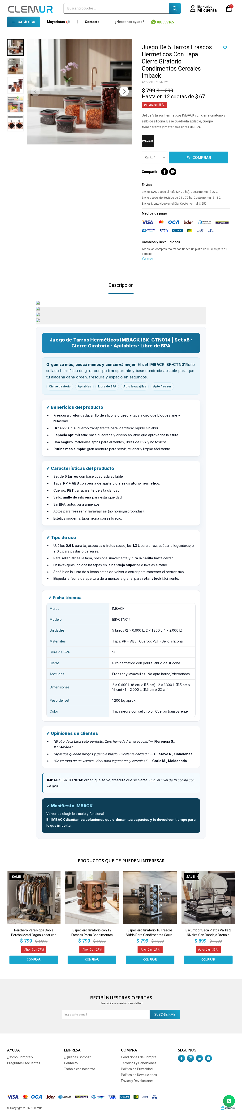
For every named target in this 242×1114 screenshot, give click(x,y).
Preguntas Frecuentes (23, 1063)
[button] (175, 8)
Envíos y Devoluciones (137, 1081)
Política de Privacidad (137, 1069)
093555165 (165, 22)
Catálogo (26, 22)
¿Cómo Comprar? (20, 1057)
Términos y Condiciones (138, 1063)
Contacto (92, 22)
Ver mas (147, 258)
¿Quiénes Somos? (77, 1057)
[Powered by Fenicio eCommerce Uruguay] (228, 1108)
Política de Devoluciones (139, 1075)
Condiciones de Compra (138, 1057)
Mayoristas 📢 (58, 22)
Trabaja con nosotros (79, 1069)
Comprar (201, 157)
